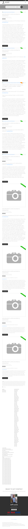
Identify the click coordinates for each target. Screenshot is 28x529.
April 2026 (15, 394)
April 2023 (15, 425)
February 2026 (16, 396)
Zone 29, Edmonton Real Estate (6, 477)
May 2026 (15, 393)
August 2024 (16, 411)
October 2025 (16, 399)
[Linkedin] (14, 509)
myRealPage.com (15, 519)
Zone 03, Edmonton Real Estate (21, 382)
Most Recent (16, 390)
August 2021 (16, 442)
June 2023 (15, 423)
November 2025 (16, 398)
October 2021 (16, 440)
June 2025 (15, 402)
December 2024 (16, 408)
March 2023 (16, 426)
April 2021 (15, 446)
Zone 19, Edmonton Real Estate (6, 471)
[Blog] (16, 509)
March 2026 (16, 395)
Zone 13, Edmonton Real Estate (6, 383)
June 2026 (15, 392)
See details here (5, 22)
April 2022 (15, 436)
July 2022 (15, 433)
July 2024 (15, 412)
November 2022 (16, 429)
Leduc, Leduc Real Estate (5, 451)
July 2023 (15, 422)
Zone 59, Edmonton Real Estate (20, 385)
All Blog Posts (4, 390)
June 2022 (15, 434)
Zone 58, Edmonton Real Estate (15, 385)
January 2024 (16, 418)
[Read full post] (14, 13)
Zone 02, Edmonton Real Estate (16, 382)
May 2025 (15, 403)
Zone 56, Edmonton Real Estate (10, 385)
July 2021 (15, 443)
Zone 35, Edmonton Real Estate (6, 479)
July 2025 (15, 401)
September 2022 (16, 431)
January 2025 (16, 407)
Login (5, 0)
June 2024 (15, 413)
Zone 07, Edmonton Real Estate (6, 462)
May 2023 (15, 424)
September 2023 (16, 420)
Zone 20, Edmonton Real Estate (6, 472)
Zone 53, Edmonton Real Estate (6, 480)
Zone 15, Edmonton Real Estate (17, 383)
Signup (3, 0)
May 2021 (15, 445)
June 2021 (15, 444)
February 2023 (16, 427)
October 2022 (16, 430)
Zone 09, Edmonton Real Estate (6, 463)
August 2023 (16, 421)
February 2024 (16, 417)
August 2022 (16, 432)
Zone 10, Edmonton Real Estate (6, 464)
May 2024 (15, 414)
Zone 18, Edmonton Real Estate (6, 470)
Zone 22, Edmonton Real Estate (8, 384)
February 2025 (16, 406)
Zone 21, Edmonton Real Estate (6, 473)
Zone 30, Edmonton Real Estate (8, 88)
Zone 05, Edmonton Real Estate (6, 461)
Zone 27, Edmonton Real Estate (19, 384)
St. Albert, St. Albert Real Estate (6, 382)
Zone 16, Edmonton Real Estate (22, 383)
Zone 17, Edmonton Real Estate (6, 469)
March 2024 (16, 416)
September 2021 (16, 441)
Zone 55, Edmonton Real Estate (4, 385)
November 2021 (16, 439)
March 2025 (16, 405)
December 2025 (16, 397)
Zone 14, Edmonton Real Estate (12, 383)
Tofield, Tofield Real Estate (11, 382)
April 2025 (15, 404)
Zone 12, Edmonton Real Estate (6, 465)
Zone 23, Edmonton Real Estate (13, 384)
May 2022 (15, 435)
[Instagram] (12, 509)
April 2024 (15, 415)
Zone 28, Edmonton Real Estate (6, 476)
